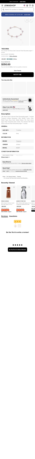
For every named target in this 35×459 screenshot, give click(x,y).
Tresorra (19, 176)
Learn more (20, 101)
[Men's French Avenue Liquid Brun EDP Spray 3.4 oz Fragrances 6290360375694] (14, 187)
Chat (7, 171)
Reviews (4, 216)
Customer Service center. (21, 171)
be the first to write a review (17, 249)
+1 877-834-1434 (27, 169)
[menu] (2, 5)
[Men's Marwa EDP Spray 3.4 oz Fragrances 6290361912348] (29, 187)
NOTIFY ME (17, 74)
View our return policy (26, 163)
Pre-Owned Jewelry (11, 176)
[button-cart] (33, 5)
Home (4, 176)
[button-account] (27, 5)
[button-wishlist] (30, 5)
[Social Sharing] (26, 20)
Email (4, 171)
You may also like (6, 80)
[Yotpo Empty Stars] (5, 56)
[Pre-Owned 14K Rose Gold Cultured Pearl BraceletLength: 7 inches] (30, 20)
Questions (13, 216)
